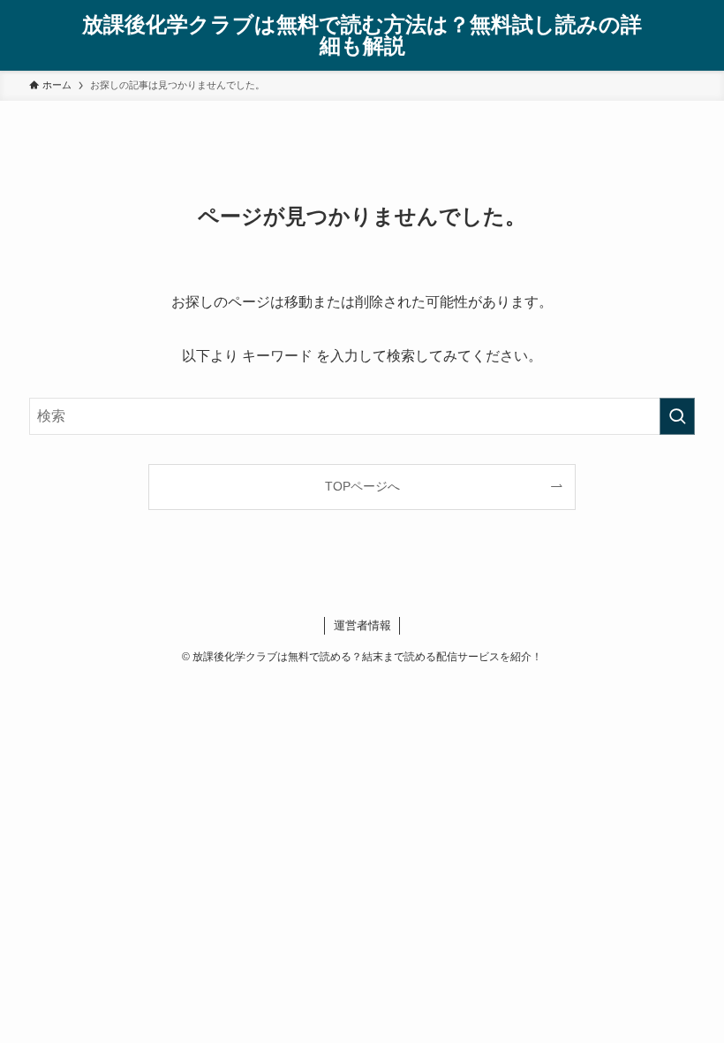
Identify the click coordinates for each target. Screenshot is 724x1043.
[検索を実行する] (677, 416)
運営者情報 (362, 625)
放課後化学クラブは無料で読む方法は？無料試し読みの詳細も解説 (362, 35)
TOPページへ (362, 486)
